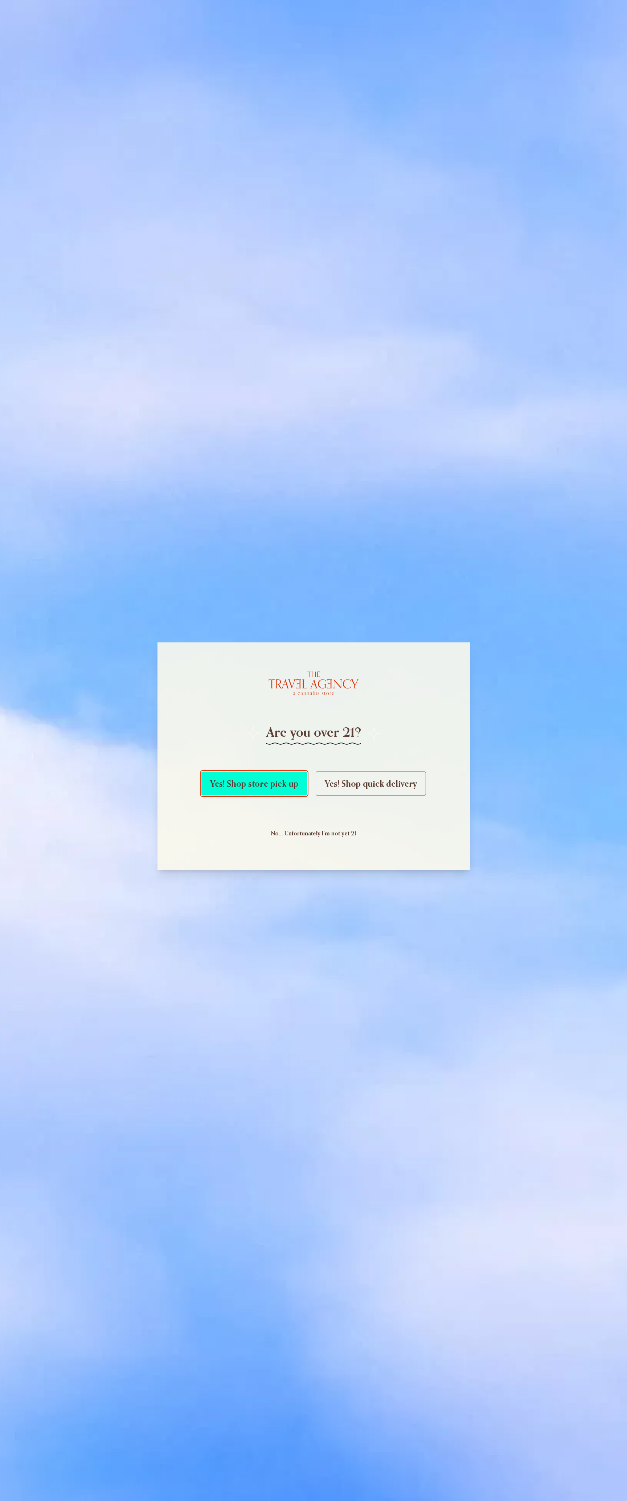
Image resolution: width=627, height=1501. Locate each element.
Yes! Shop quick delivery (371, 783)
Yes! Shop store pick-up (254, 783)
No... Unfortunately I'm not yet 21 (313, 833)
